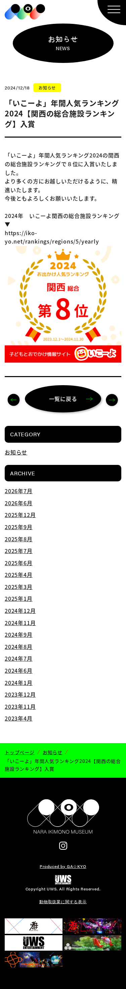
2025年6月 (19, 563)
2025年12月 (20, 515)
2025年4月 (19, 575)
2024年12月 (20, 611)
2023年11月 (20, 706)
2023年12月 (20, 694)
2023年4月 (19, 718)
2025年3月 (19, 587)
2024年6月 (19, 670)
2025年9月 (19, 527)
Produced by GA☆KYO (63, 866)
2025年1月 (19, 598)
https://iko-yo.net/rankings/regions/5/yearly (52, 237)
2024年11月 (20, 623)
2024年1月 (19, 683)
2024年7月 (19, 658)
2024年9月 (19, 634)
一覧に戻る (63, 399)
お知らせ (16, 452)
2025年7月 (19, 551)
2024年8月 (19, 647)
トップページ (20, 752)
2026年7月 (19, 491)
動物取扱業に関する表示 (63, 902)
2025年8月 (19, 539)
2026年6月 (19, 503)
